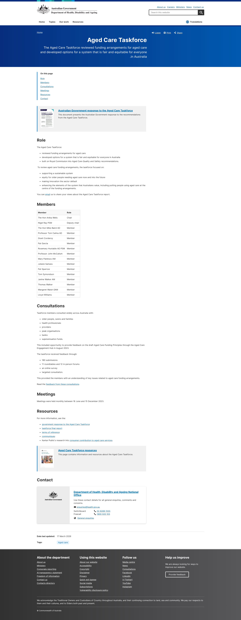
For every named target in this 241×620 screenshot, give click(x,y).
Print (169, 32)
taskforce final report (52, 428)
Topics (52, 22)
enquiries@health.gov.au (88, 507)
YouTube (127, 583)
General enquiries (85, 518)
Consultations (46, 86)
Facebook (127, 572)
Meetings (44, 90)
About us (161, 7)
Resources (78, 22)
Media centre (129, 562)
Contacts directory (46, 583)
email (47, 194)
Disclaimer (85, 572)
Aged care (63, 542)
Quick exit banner (88, 579)
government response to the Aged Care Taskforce (66, 424)
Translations (196, 22)
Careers (171, 7)
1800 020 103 (103, 514)
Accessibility (86, 565)
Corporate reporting (46, 569)
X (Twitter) (128, 579)
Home (42, 22)
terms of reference (51, 432)
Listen (158, 32)
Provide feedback (177, 574)
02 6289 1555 (103, 511)
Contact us (198, 7)
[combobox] (173, 12)
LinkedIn (126, 576)
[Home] (67, 9)
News (189, 7)
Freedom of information (48, 576)
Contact (44, 98)
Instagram (127, 586)
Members (44, 82)
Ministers (180, 7)
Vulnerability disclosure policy (94, 590)
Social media (86, 583)
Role (42, 78)
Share (179, 32)
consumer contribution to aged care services (91, 440)
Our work (64, 22)
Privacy (83, 576)
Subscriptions (86, 586)
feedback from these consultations (62, 384)
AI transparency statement (49, 572)
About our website (88, 562)
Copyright (84, 569)
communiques (48, 436)
